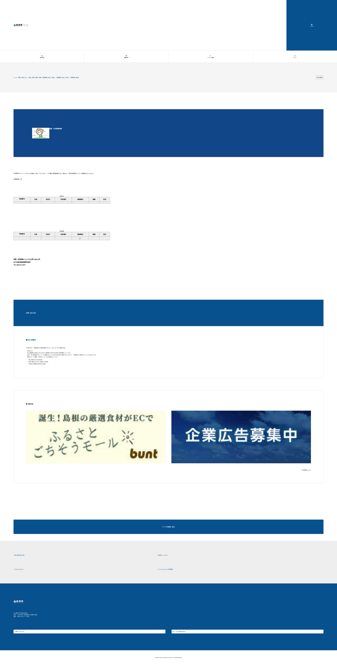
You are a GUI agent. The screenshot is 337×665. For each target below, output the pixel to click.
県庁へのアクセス (20, 631)
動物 (40, 77)
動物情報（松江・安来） (49, 77)
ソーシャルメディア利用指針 (165, 569)
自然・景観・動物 (33, 77)
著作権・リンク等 (162, 555)
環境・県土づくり (22, 77)
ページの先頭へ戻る (168, 527)
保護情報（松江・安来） (63, 77)
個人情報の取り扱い (20, 555)
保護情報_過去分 (74, 77)
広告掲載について (306, 470)
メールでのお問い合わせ (180, 631)
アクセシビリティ (19, 569)
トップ (15, 77)
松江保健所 (320, 77)
